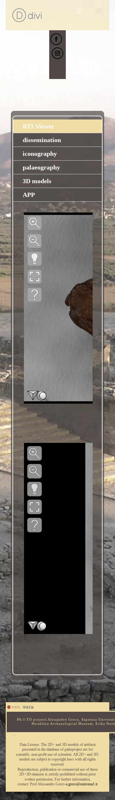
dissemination (42, 139)
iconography (40, 153)
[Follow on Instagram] (57, 53)
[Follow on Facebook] (56, 39)
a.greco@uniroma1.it (81, 784)
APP (29, 194)
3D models (37, 180)
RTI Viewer (38, 126)
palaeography (41, 167)
